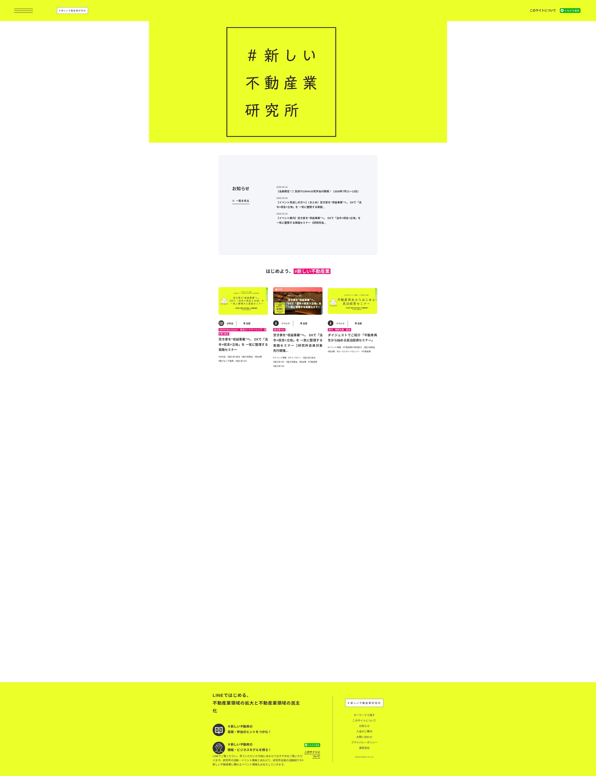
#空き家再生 (247, 357)
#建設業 (246, 643)
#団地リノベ (314, 643)
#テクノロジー (294, 358)
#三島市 (258, 539)
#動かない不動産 (226, 361)
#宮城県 (276, 457)
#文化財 (291, 639)
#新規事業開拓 (236, 652)
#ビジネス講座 (240, 444)
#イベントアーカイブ (302, 448)
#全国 (251, 444)
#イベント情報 (279, 358)
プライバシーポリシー (364, 742)
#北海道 (356, 448)
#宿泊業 (258, 357)
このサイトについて (543, 10)
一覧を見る (242, 200)
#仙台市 (285, 457)
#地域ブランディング (362, 639)
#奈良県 (340, 643)
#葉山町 (276, 647)
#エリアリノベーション (283, 544)
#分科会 (222, 357)
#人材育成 (313, 544)
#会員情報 (286, 448)
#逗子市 (296, 647)
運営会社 (364, 748)
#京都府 (349, 643)
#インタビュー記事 (347, 444)
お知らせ (364, 726)
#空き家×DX (241, 361)
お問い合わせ (364, 737)
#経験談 (276, 552)
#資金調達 (313, 548)
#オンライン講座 (350, 529)
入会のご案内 (364, 731)
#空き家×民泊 (234, 357)
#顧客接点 (259, 647)
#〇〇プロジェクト (227, 535)
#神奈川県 (249, 652)
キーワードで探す (364, 715)
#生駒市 (358, 643)
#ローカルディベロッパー (348, 351)
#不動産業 (312, 362)
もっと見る (298, 665)
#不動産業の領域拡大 (352, 347)
